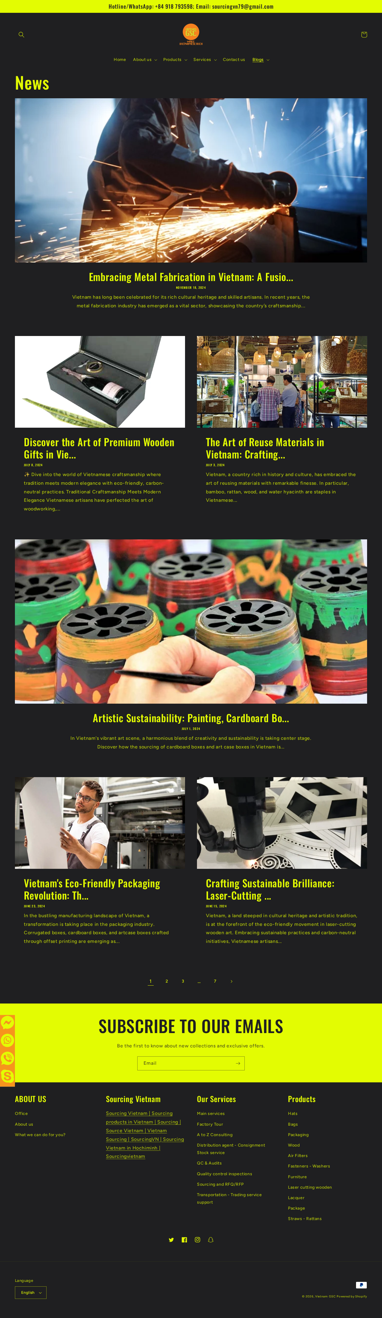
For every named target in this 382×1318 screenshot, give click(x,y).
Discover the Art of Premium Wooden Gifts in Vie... (99, 448)
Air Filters (298, 1155)
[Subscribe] (237, 1063)
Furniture (297, 1176)
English (28, 1292)
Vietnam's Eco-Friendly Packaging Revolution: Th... (92, 889)
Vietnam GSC (325, 1296)
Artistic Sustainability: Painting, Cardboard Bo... (191, 718)
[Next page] (231, 981)
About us (24, 1124)
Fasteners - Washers (309, 1166)
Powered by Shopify (352, 1296)
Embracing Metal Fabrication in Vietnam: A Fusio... (191, 277)
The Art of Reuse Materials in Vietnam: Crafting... (265, 448)
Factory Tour (210, 1124)
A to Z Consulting (214, 1134)
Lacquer (296, 1197)
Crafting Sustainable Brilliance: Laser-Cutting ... (270, 889)
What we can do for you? (40, 1134)
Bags (293, 1124)
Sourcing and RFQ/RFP (220, 1184)
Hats (293, 1113)
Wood (294, 1145)
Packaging (298, 1134)
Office (21, 1113)
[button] (21, 34)
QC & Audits (209, 1163)
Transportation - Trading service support (229, 1198)
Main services (211, 1113)
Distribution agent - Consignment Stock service (231, 1149)
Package (296, 1208)
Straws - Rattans (305, 1218)
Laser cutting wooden (310, 1187)
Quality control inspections (224, 1173)
